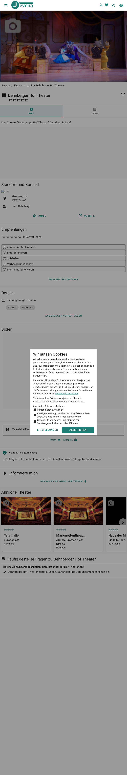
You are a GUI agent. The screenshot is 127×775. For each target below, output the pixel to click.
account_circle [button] (121, 5)
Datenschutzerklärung (67, 393)
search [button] (101, 5)
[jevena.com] (21, 5)
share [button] (113, 5)
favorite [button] (106, 5)
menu (6, 5)
